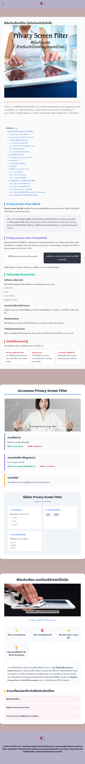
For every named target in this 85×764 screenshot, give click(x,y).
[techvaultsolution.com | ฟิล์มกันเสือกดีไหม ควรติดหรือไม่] (42, 4)
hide (16, 128)
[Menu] (3, 4)
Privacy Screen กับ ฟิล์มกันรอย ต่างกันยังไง (42, 716)
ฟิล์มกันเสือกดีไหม (42, 699)
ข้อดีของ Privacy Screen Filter (42, 707)
